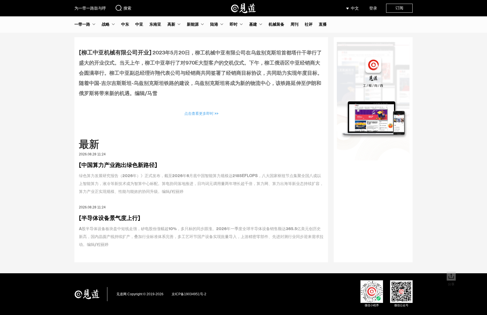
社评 (309, 24)
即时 (234, 24)
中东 (125, 24)
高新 (171, 24)
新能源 (193, 24)
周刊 (294, 24)
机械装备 (276, 24)
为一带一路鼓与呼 (90, 8)
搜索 (127, 8)
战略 (106, 24)
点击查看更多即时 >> (201, 113)
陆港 (214, 24)
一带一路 (82, 24)
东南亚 (155, 24)
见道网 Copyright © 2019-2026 (139, 294)
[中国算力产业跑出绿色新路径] (118, 164)
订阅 (399, 8)
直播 (323, 24)
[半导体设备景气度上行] (109, 217)
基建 (253, 24)
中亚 (139, 24)
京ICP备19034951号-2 (189, 294)
